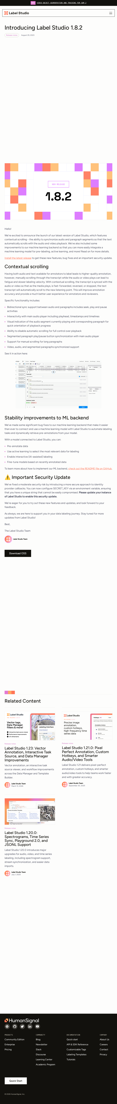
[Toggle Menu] (110, 13)
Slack (38, 1049)
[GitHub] (14, 1026)
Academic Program (45, 1064)
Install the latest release (18, 258)
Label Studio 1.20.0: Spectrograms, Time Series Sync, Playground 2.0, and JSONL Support (27, 838)
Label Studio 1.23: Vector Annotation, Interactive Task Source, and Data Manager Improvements (28, 754)
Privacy (103, 1054)
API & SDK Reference (77, 1044)
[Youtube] (37, 1026)
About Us (104, 1039)
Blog (38, 1039)
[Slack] (7, 1026)
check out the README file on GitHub (90, 468)
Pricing (8, 1049)
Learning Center (44, 1059)
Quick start (72, 1039)
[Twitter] (22, 1026)
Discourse (41, 1054)
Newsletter (41, 1044)
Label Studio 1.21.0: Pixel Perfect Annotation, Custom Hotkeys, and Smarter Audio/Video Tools (85, 753)
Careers (104, 1044)
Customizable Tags (76, 1049)
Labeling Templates (76, 1054)
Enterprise (10, 1044)
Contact (104, 1049)
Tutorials (71, 1059)
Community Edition (14, 1039)
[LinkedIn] (30, 1026)
